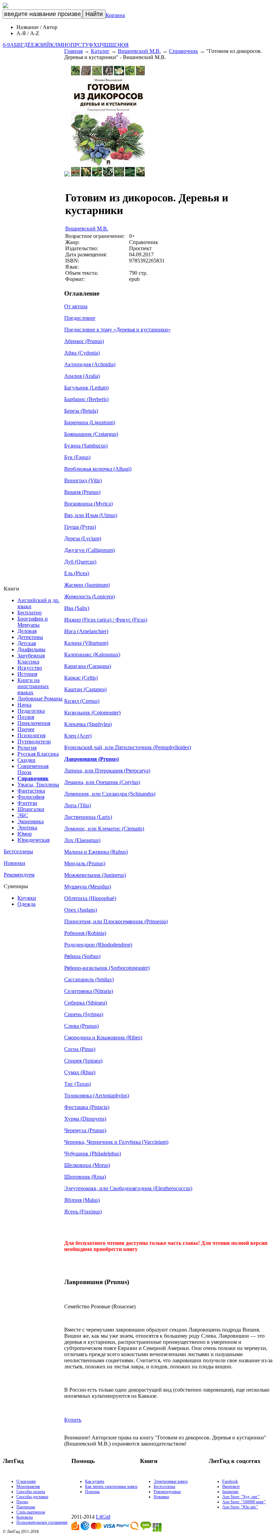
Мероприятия (28, 1486)
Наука (24, 705)
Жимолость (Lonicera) (89, 596)
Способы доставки (32, 1496)
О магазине (26, 1481)
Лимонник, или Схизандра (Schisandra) (109, 794)
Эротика (27, 827)
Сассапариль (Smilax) (89, 979)
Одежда (26, 904)
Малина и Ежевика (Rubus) (96, 852)
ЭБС (22, 815)
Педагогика (31, 711)
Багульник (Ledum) (86, 387)
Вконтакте (231, 1486)
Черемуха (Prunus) (85, 1130)
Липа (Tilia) (77, 805)
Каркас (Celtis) (81, 678)
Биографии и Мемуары (32, 622)
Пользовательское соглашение (42, 1522)
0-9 (6, 45)
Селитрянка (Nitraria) (88, 991)
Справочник (183, 51)
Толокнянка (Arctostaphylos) (96, 1095)
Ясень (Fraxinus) (83, 1211)
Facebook (230, 1481)
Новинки (14, 863)
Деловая (27, 631)
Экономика (30, 821)
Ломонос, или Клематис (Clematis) (104, 828)
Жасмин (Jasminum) (87, 585)
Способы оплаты (30, 1491)
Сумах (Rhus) (79, 1072)
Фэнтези (27, 803)
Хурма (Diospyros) (85, 1119)
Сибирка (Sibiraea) (85, 1003)
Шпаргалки (30, 809)
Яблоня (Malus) (82, 1200)
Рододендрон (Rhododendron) (98, 945)
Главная (73, 51)
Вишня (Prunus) (82, 492)
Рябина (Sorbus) (82, 956)
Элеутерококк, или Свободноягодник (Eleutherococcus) (128, 1188)
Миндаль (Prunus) (84, 863)
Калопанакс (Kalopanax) (92, 654)
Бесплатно (29, 612)
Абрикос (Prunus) (84, 341)
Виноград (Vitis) (83, 480)
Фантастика (31, 791)
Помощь (92, 1491)
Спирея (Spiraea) (83, 1061)
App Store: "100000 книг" (244, 1501)
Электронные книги (170, 1481)
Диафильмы (31, 649)
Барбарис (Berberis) (86, 399)
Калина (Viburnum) (86, 643)
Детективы (30, 637)
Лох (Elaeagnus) (82, 840)
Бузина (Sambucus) (86, 446)
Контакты (24, 1517)
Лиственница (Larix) (88, 817)
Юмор (24, 834)
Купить (72, 1420)
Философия (30, 797)
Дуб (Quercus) (80, 562)
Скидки (26, 760)
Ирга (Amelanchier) (86, 631)
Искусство (29, 668)
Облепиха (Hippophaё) (90, 898)
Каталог (100, 51)
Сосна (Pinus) (79, 1049)
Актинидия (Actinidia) (89, 364)
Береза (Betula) (81, 411)
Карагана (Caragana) (87, 666)
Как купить (94, 1481)
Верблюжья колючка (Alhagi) (97, 469)
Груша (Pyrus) (80, 527)
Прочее (25, 729)
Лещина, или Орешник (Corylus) (102, 782)
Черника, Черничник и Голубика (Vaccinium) (116, 1142)
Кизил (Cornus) (81, 701)
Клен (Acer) (78, 736)
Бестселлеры (18, 851)
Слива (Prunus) (81, 1026)
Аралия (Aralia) (82, 376)
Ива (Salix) (76, 608)
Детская (26, 643)
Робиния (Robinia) (85, 933)
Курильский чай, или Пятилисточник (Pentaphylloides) (127, 747)
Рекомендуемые (167, 1491)
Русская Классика (38, 754)
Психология (31, 735)
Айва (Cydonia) (82, 353)
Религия (27, 748)
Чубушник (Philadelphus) (92, 1153)
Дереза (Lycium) (82, 538)
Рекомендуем (19, 875)
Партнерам (25, 1507)
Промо (22, 1501)
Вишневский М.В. (139, 51)
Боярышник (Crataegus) (91, 434)
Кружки (26, 898)
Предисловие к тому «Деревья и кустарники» (117, 329)
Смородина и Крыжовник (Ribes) (103, 1037)
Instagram (230, 1491)
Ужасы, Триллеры (38, 784)
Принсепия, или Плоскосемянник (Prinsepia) (116, 921)
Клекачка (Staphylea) (88, 724)
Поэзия (25, 717)
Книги (11, 589)
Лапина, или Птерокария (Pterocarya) (107, 770)
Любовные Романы (39, 698)
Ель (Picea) (76, 573)
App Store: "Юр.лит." (240, 1507)
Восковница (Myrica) (88, 504)
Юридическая (33, 840)
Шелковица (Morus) (87, 1165)
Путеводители (34, 741)
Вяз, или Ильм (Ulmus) (90, 515)
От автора (75, 306)
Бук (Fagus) (77, 457)
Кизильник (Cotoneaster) (92, 712)
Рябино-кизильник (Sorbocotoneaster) (107, 968)
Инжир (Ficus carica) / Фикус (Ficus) (105, 620)
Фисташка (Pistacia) (86, 1107)
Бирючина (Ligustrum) (89, 422)
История (27, 674)
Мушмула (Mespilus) (87, 887)
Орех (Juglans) (80, 910)
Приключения (33, 723)
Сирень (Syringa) (83, 1014)
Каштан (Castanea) (85, 689)
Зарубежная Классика (31, 659)
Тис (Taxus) (77, 1084)
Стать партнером (30, 1512)
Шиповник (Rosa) (85, 1177)
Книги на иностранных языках (33, 686)
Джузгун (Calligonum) (89, 550)
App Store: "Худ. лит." (241, 1496)
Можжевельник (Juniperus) (95, 875)
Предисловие (79, 318)
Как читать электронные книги (111, 1486)
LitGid (103, 1517)
